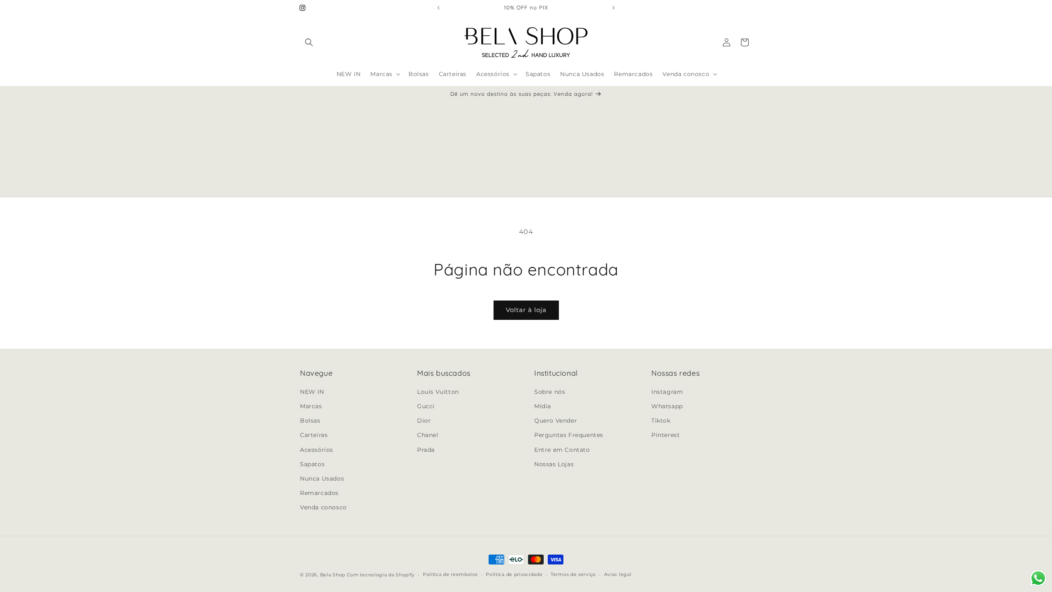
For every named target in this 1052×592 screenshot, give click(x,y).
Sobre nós (549, 391)
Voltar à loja (526, 310)
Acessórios (316, 449)
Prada (426, 449)
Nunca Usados (322, 478)
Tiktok (661, 420)
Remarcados (319, 493)
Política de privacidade (514, 574)
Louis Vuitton (438, 391)
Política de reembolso (450, 574)
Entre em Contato (562, 449)
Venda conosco (323, 507)
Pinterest (665, 435)
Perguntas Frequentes (568, 435)
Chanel (427, 435)
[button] (309, 42)
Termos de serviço (573, 574)
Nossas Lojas (554, 464)
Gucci (426, 406)
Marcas (311, 406)
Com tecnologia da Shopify (381, 575)
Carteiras (314, 435)
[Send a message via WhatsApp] (1038, 578)
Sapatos (312, 464)
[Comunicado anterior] (438, 8)
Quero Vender (555, 420)
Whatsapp (667, 406)
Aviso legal (618, 574)
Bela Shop (333, 575)
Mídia (542, 406)
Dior (424, 420)
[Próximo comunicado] (613, 8)
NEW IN (312, 391)
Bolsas (310, 420)
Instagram (667, 391)
